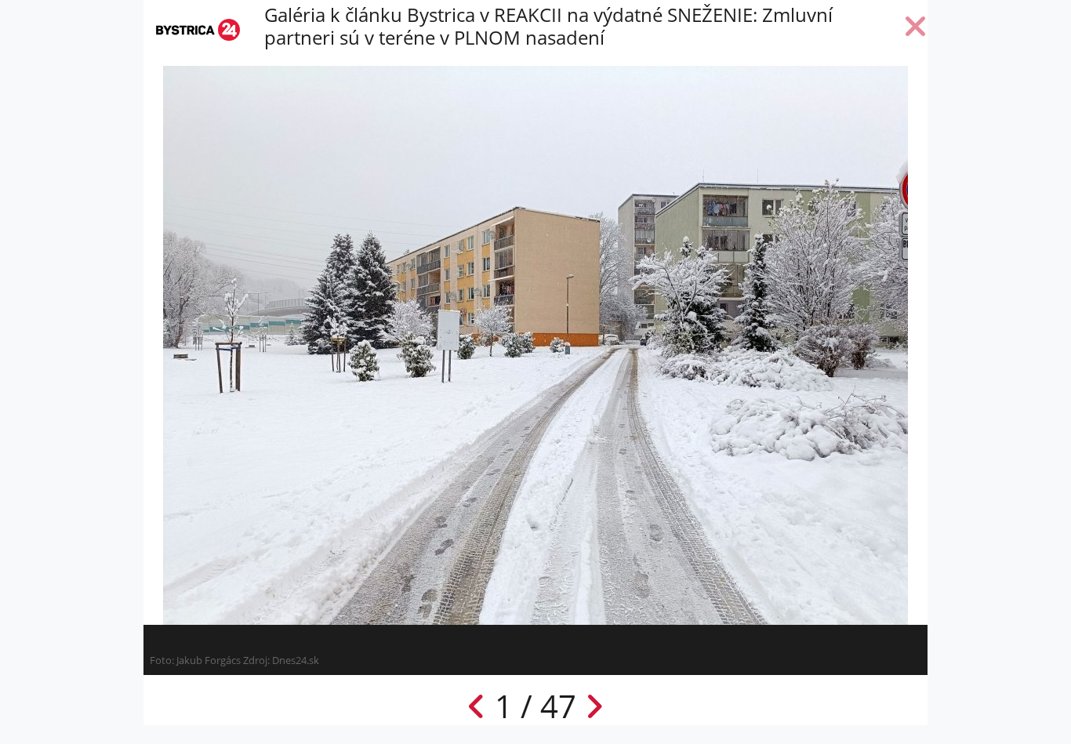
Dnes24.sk (295, 660)
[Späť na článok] (916, 30)
